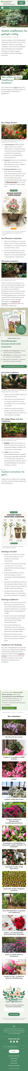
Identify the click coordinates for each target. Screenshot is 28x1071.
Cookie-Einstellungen (14, 1065)
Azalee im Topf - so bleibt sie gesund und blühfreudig (14, 977)
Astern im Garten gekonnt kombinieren (14, 955)
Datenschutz (14, 1063)
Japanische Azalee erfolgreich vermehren (14, 889)
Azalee (15, 87)
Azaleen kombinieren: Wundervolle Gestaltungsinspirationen (14, 821)
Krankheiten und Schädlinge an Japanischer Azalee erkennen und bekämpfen (14, 845)
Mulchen (6, 443)
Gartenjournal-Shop (14, 1056)
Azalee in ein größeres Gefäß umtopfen (14, 758)
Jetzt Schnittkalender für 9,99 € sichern (14, 366)
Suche (14, 1051)
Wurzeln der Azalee (11, 182)
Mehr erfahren (17, 1033)
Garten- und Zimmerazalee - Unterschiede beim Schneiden (14, 933)
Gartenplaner (14, 1058)
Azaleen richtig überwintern (14, 799)
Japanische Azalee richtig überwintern (14, 868)
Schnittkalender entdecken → (9, 708)
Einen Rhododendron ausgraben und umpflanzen (14, 911)
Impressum (14, 1060)
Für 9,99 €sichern (21, 2)
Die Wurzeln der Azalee (14, 737)
